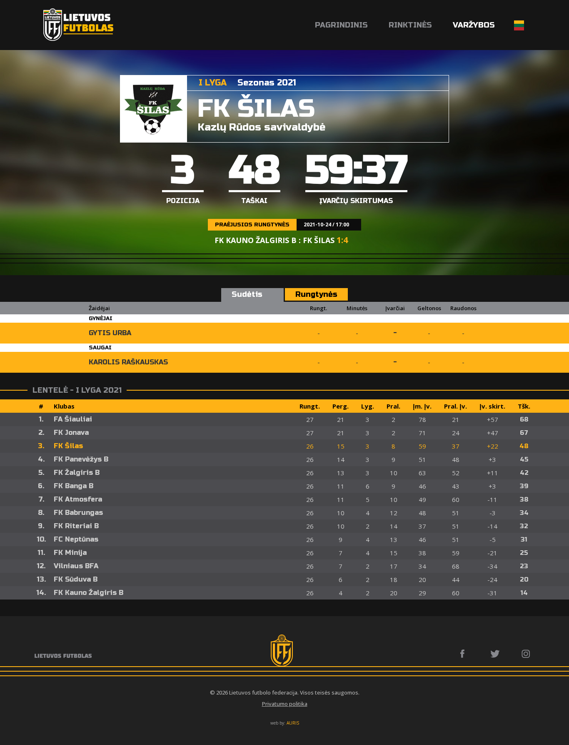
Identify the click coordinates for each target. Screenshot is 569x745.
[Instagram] (526, 654)
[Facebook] (464, 654)
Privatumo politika (284, 703)
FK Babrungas (78, 513)
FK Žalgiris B (77, 473)
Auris (293, 723)
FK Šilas (68, 446)
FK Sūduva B (75, 579)
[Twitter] (495, 654)
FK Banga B (73, 486)
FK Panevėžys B (81, 459)
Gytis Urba (110, 333)
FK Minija (70, 553)
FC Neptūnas (76, 539)
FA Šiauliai (73, 419)
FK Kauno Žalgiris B (88, 593)
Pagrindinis (341, 25)
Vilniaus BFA (76, 566)
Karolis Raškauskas (128, 362)
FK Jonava (71, 432)
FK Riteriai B (76, 526)
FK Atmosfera (78, 499)
